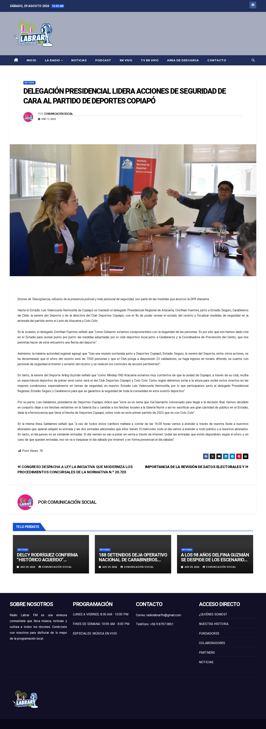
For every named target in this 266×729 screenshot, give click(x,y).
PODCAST (103, 60)
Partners (207, 652)
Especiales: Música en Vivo (95, 633)
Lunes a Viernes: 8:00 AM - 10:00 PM (100, 614)
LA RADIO (53, 60)
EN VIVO (126, 60)
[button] (253, 60)
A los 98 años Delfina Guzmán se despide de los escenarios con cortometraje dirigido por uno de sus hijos (215, 562)
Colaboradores (212, 643)
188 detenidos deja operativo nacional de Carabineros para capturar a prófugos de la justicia (133, 562)
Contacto (216, 60)
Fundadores (209, 633)
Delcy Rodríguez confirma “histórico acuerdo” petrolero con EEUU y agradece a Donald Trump (47, 562)
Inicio (31, 60)
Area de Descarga (183, 60)
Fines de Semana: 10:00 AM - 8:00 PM (101, 624)
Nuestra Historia (213, 624)
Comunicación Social (58, 113)
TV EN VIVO (150, 60)
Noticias (79, 60)
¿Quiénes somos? (213, 614)
